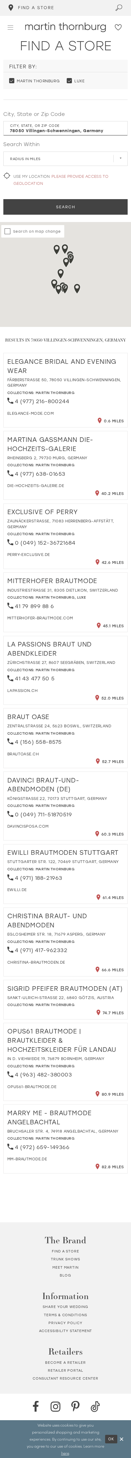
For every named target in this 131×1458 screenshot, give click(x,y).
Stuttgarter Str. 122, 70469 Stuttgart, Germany (63, 861)
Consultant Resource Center (65, 1378)
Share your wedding (65, 1306)
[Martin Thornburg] (65, 27)
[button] (10, 27)
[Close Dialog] (122, 1439)
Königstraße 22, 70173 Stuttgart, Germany (57, 798)
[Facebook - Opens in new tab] (35, 1407)
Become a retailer (65, 1362)
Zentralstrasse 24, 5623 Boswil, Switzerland (59, 725)
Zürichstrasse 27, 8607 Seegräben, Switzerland (61, 662)
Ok (111, 1438)
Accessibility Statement (65, 1330)
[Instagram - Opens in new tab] (55, 1407)
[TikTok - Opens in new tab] (95, 1407)
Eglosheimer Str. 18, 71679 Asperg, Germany (56, 934)
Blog (65, 1275)
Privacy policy (65, 1322)
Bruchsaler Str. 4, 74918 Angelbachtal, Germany (63, 1131)
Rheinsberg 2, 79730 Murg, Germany (47, 457)
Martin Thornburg (55, 392)
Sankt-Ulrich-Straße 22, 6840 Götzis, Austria (60, 997)
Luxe (81, 597)
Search (65, 206)
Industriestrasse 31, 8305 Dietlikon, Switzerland (62, 590)
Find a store (65, 1251)
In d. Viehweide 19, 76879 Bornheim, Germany (55, 1058)
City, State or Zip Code (34, 114)
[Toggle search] (118, 8)
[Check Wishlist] (118, 27)
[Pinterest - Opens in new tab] (75, 1407)
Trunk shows (65, 1259)
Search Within (21, 144)
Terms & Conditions (65, 1315)
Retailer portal (65, 1370)
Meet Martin (65, 1267)
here (65, 1453)
